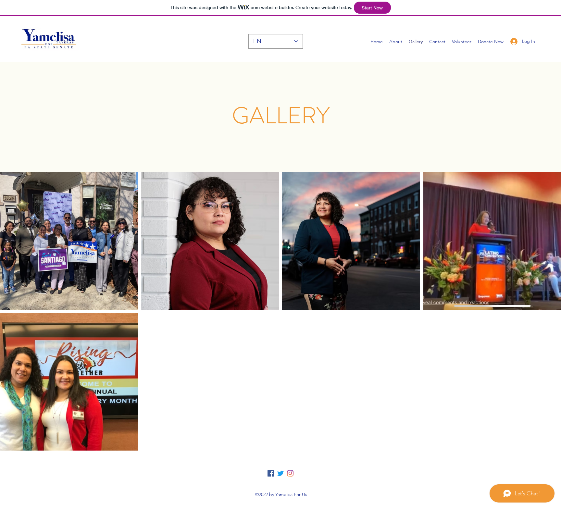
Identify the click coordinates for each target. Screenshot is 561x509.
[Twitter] (280, 473)
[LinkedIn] (290, 473)
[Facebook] (271, 473)
